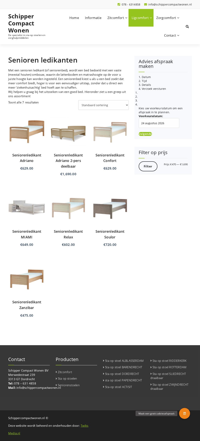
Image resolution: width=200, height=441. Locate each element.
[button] (184, 413)
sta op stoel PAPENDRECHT (123, 380)
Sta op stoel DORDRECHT (122, 374)
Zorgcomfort (166, 17)
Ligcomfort (140, 17)
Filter (148, 166)
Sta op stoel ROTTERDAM (169, 367)
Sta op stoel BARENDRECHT (123, 367)
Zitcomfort (115, 17)
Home (74, 17)
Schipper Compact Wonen (21, 23)
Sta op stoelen (67, 378)
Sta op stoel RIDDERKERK (170, 361)
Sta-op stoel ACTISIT (118, 387)
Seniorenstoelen (69, 385)
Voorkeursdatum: (151, 116)
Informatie (93, 17)
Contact (170, 35)
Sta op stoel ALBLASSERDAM (124, 361)
